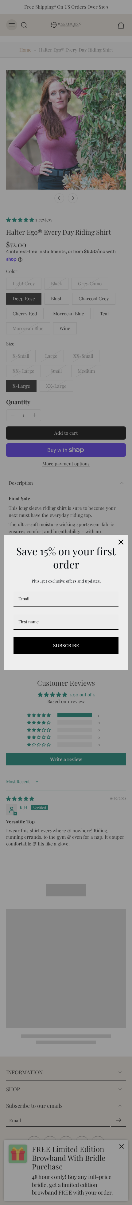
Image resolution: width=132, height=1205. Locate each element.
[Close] (121, 542)
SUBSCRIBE (66, 645)
